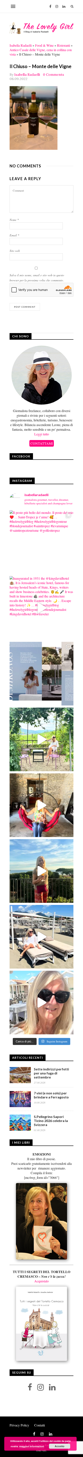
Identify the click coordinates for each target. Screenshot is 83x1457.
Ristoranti (63, 45)
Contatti (39, 1425)
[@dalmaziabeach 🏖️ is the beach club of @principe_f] (41, 937)
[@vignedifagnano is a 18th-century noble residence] (41, 805)
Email (14, 235)
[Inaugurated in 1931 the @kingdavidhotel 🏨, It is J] (41, 608)
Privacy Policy (19, 1425)
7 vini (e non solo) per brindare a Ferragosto (51, 1095)
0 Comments (53, 74)
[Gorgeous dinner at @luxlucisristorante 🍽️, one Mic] (41, 871)
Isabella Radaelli (21, 45)
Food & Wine (44, 45)
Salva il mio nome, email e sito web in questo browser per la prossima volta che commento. (37, 277)
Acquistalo (41, 1281)
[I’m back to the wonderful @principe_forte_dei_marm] (41, 1002)
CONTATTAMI (41, 443)
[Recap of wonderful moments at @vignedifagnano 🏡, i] (41, 739)
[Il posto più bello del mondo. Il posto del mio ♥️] (41, 542)
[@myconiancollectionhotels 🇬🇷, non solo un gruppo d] (41, 673)
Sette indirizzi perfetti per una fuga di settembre (51, 1073)
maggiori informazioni (31, 1446)
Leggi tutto (41, 434)
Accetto (59, 1446)
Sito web (15, 251)
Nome (14, 220)
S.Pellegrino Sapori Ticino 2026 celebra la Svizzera (51, 1121)
